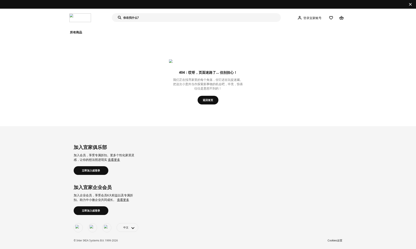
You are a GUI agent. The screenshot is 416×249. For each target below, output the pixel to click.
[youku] (106, 227)
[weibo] (92, 227)
